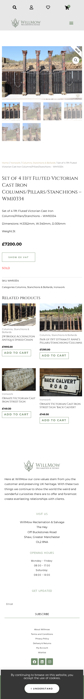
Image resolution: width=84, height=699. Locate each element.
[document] (42, 349)
